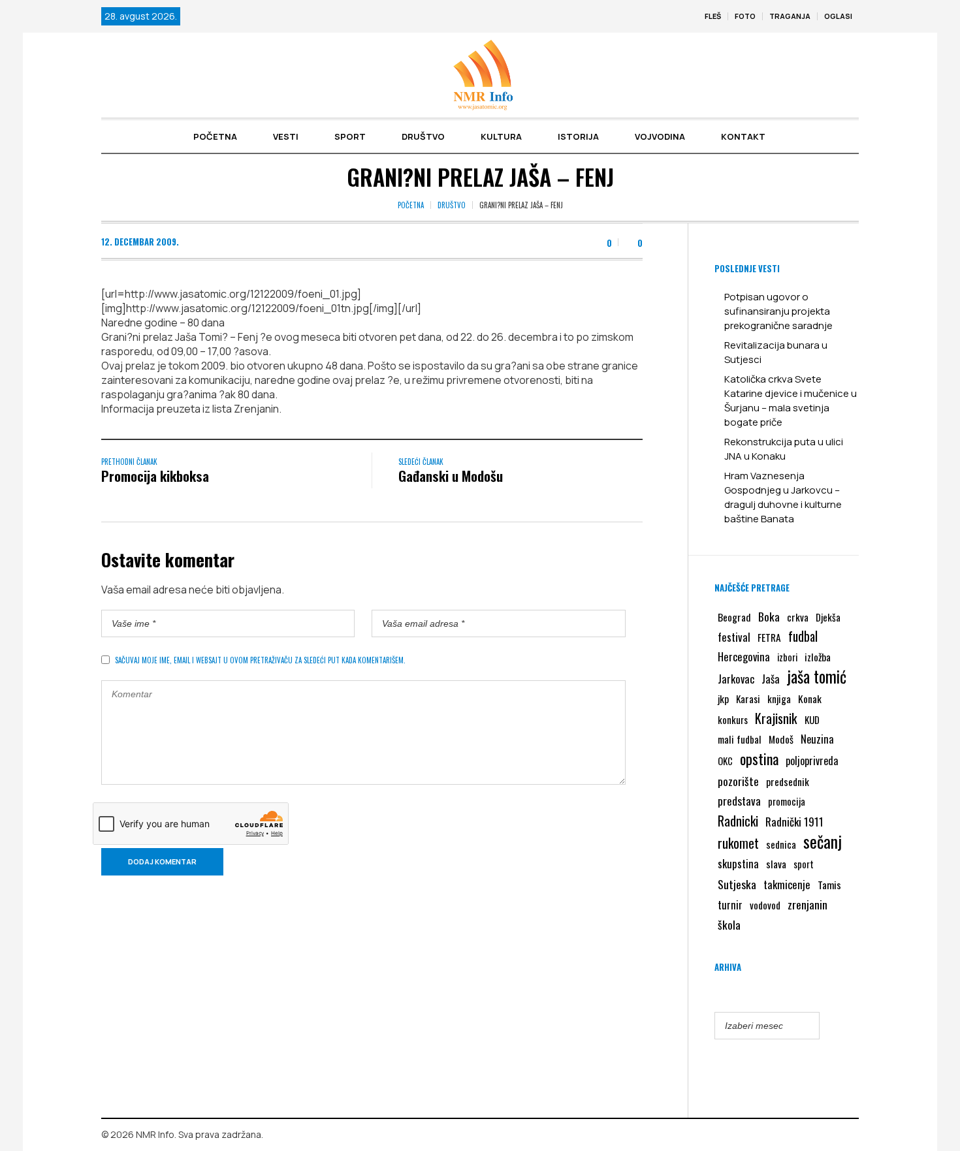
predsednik (787, 781)
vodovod (765, 905)
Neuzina (817, 739)
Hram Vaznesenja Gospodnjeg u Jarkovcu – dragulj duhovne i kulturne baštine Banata (783, 497)
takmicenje (786, 884)
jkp (723, 698)
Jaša (770, 678)
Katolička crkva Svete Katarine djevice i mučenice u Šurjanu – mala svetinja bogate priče (790, 400)
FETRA (769, 637)
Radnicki (738, 820)
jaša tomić (816, 676)
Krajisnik (776, 718)
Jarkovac (736, 678)
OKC (725, 761)
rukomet (738, 843)
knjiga (779, 698)
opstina (759, 758)
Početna (411, 205)
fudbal (803, 636)
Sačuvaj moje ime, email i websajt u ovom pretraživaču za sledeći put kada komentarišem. (260, 660)
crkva (797, 617)
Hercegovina (744, 656)
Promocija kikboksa (155, 475)
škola (729, 924)
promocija (786, 801)
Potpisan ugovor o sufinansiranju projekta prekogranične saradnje (778, 311)
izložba (818, 657)
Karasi (748, 698)
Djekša (828, 617)
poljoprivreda (812, 760)
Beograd (734, 617)
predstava (739, 801)
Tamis (829, 884)
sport (803, 864)
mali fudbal (739, 739)
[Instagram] (849, 1135)
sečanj (822, 841)
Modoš (781, 739)
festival (734, 637)
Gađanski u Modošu (450, 475)
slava (776, 864)
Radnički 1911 (794, 821)
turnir (730, 905)
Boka (769, 616)
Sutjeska (737, 883)
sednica (781, 844)
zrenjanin (807, 904)
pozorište (738, 780)
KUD (812, 719)
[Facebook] (830, 1135)
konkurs (733, 719)
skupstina (738, 863)
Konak (810, 698)
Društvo (452, 205)
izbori (787, 657)
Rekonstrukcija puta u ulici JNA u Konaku (783, 449)
